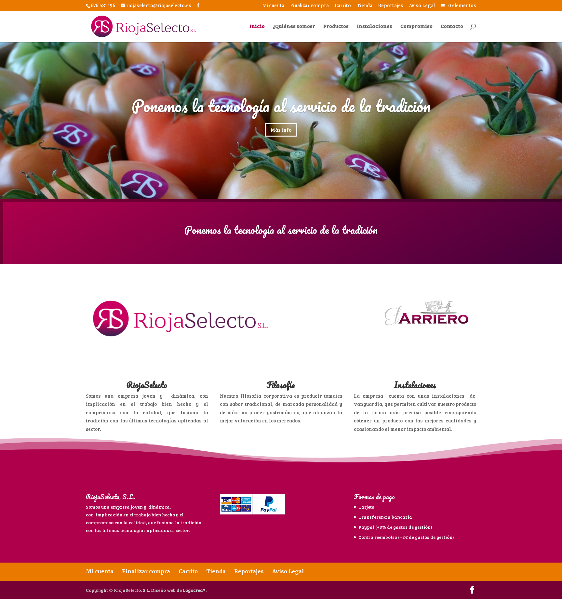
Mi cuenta (273, 6)
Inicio (257, 26)
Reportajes (390, 6)
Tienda (364, 6)
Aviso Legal (422, 6)
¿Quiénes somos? (294, 26)
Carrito (343, 6)
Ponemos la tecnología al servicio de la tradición (281, 106)
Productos (336, 26)
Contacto (452, 26)
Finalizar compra (309, 6)
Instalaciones (374, 26)
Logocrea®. (195, 590)
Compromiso (416, 26)
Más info (281, 129)
